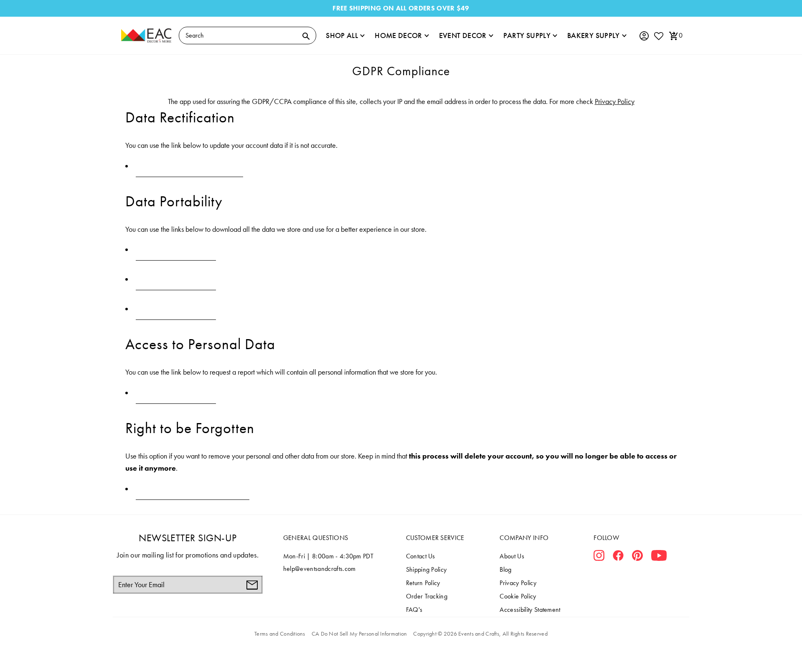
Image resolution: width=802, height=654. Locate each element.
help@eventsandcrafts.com (319, 568)
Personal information (176, 279)
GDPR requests (176, 249)
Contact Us (420, 556)
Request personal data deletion (192, 489)
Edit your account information (189, 166)
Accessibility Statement (530, 609)
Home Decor (398, 35)
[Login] (644, 36)
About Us (512, 556)
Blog (505, 569)
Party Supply (527, 35)
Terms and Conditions (279, 633)
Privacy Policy (614, 101)
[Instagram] (599, 557)
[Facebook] (618, 557)
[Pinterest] (637, 557)
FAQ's (414, 609)
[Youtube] (659, 557)
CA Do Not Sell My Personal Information (359, 633)
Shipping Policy (426, 569)
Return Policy (423, 582)
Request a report (176, 393)
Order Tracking (426, 596)
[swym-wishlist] (658, 36)
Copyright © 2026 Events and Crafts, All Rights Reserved (480, 633)
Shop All (342, 35)
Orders (176, 309)
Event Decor (463, 35)
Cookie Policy (518, 596)
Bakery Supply (593, 35)
